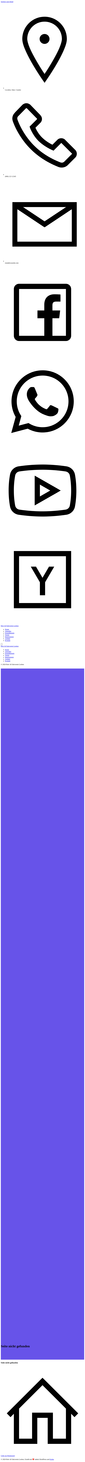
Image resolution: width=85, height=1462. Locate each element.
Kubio (52, 1459)
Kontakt (7, 640)
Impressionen (9, 637)
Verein (7, 635)
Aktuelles (8, 631)
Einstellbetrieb (9, 633)
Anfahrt (7, 639)
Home (7, 629)
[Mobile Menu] (1, 644)
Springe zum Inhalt (7, 2)
